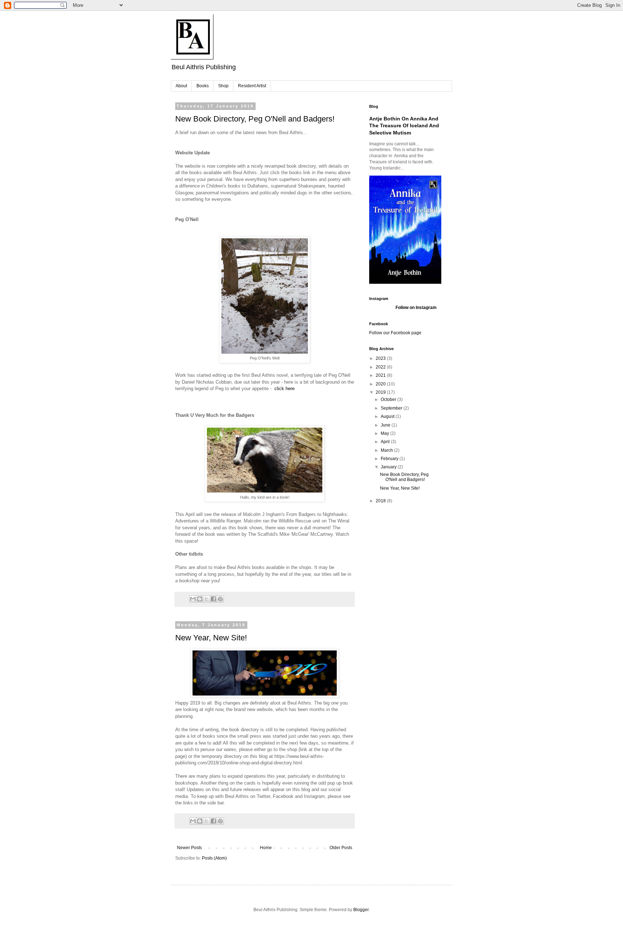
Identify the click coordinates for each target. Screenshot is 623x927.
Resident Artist (252, 85)
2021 (381, 375)
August (388, 416)
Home (266, 847)
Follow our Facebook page (395, 332)
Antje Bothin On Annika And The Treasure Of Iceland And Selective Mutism (404, 126)
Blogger (360, 909)
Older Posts (341, 847)
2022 (381, 367)
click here (284, 388)
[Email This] (192, 598)
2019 (381, 392)
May (385, 433)
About (181, 85)
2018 (381, 500)
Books (202, 85)
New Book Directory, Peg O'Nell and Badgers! (255, 118)
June (386, 425)
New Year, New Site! (211, 637)
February (390, 458)
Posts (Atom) (214, 858)
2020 (381, 384)
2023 (381, 358)
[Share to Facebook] (213, 598)
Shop (223, 85)
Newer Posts (189, 847)
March (387, 450)
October (389, 399)
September (392, 408)
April (386, 441)
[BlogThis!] (199, 598)
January (389, 466)
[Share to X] (206, 598)
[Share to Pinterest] (220, 598)
